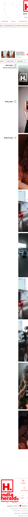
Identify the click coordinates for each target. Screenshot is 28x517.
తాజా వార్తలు (9, 65)
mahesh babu (19, 61)
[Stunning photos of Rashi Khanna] (22, 81)
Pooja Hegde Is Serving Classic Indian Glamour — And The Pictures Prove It (20, 53)
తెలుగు (25, 14)
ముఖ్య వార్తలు (9, 102)
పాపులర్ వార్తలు (8, 138)
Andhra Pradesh (9, 61)
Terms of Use (17, 513)
